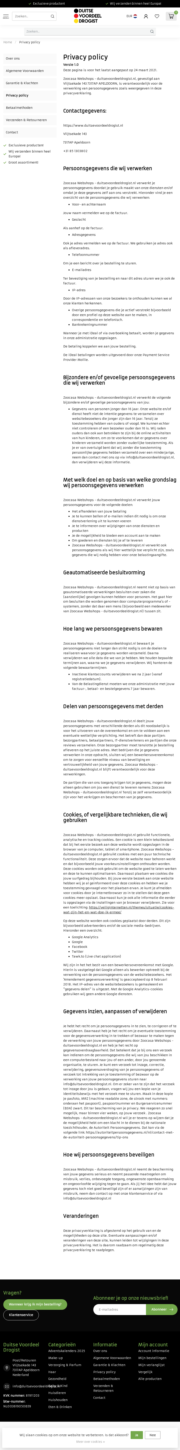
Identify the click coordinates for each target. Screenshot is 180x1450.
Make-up (55, 1358)
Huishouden (58, 1400)
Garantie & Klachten (22, 83)
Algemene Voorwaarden (25, 71)
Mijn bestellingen (152, 1358)
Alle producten (150, 1379)
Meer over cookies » (90, 1441)
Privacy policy (29, 42)
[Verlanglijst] (157, 16)
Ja (136, 1435)
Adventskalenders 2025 (66, 1351)
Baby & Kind (57, 1386)
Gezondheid (57, 1379)
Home (7, 42)
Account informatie (153, 1351)
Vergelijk (145, 1372)
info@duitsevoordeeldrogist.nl (37, 1386)
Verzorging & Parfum (64, 1365)
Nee (152, 1435)
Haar (52, 1372)
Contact (12, 132)
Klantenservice (21, 1315)
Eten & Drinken (60, 1407)
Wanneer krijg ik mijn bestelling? (35, 1304)
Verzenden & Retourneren (26, 120)
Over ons (13, 58)
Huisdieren (57, 1393)
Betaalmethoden (19, 108)
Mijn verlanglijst (151, 1365)
